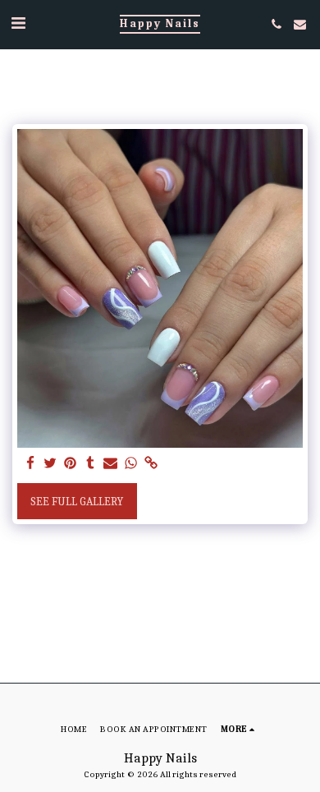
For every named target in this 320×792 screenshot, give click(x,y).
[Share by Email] (110, 464)
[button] (18, 23)
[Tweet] (50, 464)
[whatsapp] (131, 464)
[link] (151, 464)
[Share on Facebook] (30, 464)
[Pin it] (70, 464)
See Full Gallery (76, 502)
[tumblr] (91, 464)
